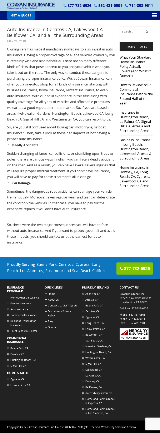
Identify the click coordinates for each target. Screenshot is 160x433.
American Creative (126, 427)
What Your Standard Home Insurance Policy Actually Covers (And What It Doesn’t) (135, 66)
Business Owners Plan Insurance (23, 323)
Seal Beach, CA (94, 340)
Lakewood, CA (93, 370)
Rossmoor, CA (93, 334)
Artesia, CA (91, 299)
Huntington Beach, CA (23, 360)
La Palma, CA (93, 375)
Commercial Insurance (23, 315)
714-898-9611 (141, 5)
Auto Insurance (19, 309)
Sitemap (53, 327)
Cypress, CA (17, 379)
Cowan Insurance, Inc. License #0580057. (53, 427)
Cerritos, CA (92, 311)
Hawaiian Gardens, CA (98, 346)
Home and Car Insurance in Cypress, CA (100, 401)
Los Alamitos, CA (20, 385)
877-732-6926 (79, 5)
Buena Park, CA (19, 348)
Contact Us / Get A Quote (63, 305)
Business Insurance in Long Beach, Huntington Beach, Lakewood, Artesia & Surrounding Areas (135, 149)
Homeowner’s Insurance (24, 297)
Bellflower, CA (93, 387)
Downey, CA (17, 354)
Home (51, 294)
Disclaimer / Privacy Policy (59, 313)
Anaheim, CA (92, 294)
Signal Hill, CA (18, 366)
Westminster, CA (95, 358)
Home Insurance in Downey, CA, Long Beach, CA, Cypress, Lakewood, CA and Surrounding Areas (135, 176)
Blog (50, 321)
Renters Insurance (20, 303)
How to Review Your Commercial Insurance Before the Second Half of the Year (136, 94)
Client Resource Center (23, 331)
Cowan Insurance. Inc (132, 294)
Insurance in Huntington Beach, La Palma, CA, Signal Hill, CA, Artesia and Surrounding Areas (135, 121)
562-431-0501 (110, 5)
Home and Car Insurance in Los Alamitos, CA (100, 411)
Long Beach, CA (94, 323)
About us (53, 299)
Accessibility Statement (98, 393)
